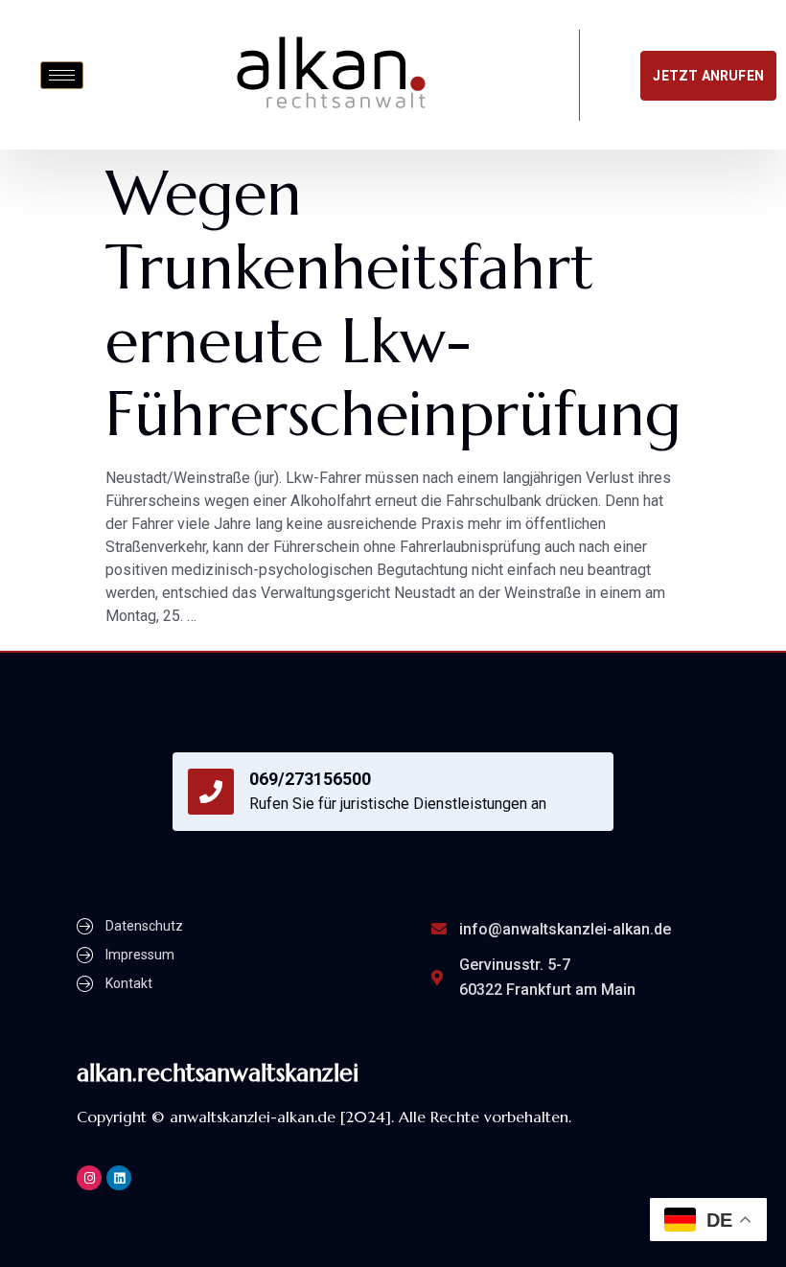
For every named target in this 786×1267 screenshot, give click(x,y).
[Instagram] (89, 1177)
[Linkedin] (118, 1177)
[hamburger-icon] (61, 75)
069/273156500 (310, 779)
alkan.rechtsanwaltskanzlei (217, 1073)
